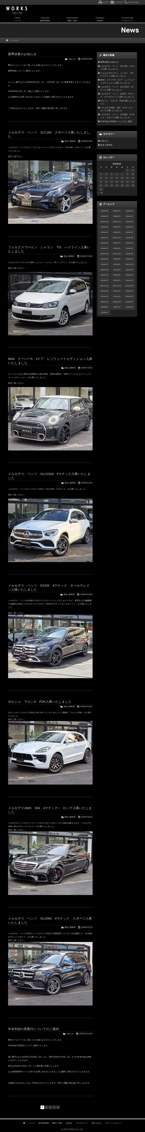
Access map (127, 19)
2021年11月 (117, 286)
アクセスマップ (82, 1123)
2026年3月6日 (87, 817)
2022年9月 (117, 270)
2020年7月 (117, 307)
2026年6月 (129, 211)
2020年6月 (129, 307)
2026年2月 (129, 216)
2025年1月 (104, 238)
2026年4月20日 (86, 594)
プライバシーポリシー (113, 1123)
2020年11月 (104, 302)
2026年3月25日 (86, 706)
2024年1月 (129, 248)
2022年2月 (117, 280)
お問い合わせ (96, 1123)
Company (99, 19)
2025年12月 (104, 222)
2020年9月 (129, 302)
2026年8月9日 (87, 59)
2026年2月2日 (87, 927)
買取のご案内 (57, 1123)
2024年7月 (117, 243)
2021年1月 (117, 296)
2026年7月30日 (86, 256)
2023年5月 (129, 259)
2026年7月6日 (87, 368)
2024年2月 (117, 248)
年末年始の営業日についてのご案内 (33, 1029)
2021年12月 (104, 286)
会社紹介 (69, 1123)
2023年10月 (117, 254)
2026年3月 (117, 216)
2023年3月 (117, 264)
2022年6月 (117, 275)
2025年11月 (117, 222)
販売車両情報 (44, 1123)
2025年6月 (129, 227)
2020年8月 (104, 307)
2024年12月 (117, 238)
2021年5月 (117, 291)
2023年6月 (117, 259)
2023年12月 (104, 254)
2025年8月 (104, 227)
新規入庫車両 (69, 141)
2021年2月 (104, 296)
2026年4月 (104, 216)
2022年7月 (104, 275)
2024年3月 (104, 248)
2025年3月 (117, 232)
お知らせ (71, 59)
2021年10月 (129, 286)
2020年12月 (129, 296)
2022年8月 (129, 270)
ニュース (31, 1123)
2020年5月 (104, 312)
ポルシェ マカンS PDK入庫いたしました (40, 701)
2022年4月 (129, 275)
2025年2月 (129, 232)
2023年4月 (104, 264)
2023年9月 (129, 254)
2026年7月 (117, 211)
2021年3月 (129, 291)
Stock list (45, 19)
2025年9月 (129, 222)
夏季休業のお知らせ (22, 54)
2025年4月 (104, 232)
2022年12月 (129, 264)
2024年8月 (104, 243)
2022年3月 (104, 280)
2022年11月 (104, 270)
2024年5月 (129, 243)
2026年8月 (104, 211)
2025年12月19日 (86, 1034)
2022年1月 (129, 280)
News (17, 19)
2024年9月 (129, 238)
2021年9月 (104, 291)
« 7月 (100, 193)
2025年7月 (117, 227)
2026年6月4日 (87, 483)
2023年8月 (104, 259)
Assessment (72, 19)
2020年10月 (117, 302)
